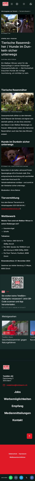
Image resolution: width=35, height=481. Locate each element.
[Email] (21, 478)
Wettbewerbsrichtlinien (17, 457)
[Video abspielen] (17, 23)
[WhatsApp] (11, 478)
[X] (26, 478)
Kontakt (17, 420)
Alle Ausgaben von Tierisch (9, 11)
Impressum (22, 454)
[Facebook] (32, 478)
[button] (16, 478)
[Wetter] (24, 4)
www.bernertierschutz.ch (10, 208)
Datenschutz (13, 454)
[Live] (17, 4)
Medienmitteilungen (17, 413)
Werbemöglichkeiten (17, 399)
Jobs (17, 392)
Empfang (17, 406)
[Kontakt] (31, 4)
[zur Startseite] (5, 4)
